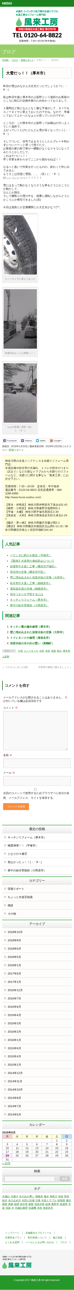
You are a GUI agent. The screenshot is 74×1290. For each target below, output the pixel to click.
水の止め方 (14, 1200)
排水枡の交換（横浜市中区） (28, 571)
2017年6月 (14, 973)
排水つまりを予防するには (26, 594)
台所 (41, 651)
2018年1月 (14, 965)
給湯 (48, 1204)
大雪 (20, 651)
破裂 (31, 1204)
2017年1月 (14, 981)
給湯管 (63, 1204)
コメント (10, 707)
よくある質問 (12, 1242)
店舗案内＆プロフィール (38, 1232)
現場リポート (16, 450)
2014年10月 (15, 1089)
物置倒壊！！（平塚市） (23, 845)
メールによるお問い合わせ (39, 1242)
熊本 (66, 1196)
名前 (7, 755)
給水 (4, 1200)
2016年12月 (15, 990)
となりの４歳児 (17, 853)
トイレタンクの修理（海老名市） (31, 637)
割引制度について (37, 1237)
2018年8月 (14, 940)
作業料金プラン (13, 1237)
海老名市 (48, 1207)
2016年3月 (14, 1023)
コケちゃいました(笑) (15, 667)
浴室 (60, 1196)
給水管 (24, 1204)
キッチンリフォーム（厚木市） (29, 599)
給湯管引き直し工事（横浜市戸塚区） (33, 566)
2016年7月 (14, 998)
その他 (12, 913)
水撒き (14, 1196)
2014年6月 (14, 1114)
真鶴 (10, 1204)
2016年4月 (14, 1015)
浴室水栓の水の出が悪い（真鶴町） (32, 643)
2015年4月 (14, 1056)
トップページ (12, 1232)
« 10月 (6, 1163)
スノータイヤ (31, 651)
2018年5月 (14, 957)
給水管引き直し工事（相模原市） (31, 583)
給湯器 (61, 1200)
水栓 (47, 651)
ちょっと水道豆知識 (20, 897)
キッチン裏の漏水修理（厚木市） (31, 626)
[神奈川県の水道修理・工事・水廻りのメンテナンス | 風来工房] (37, 26)
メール (9, 772)
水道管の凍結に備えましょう (55, 667)
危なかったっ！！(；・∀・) (25, 862)
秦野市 (55, 1204)
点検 (37, 1200)
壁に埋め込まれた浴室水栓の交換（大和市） (37, 577)
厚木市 (66, 651)
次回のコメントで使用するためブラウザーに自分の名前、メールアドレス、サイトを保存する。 (36, 795)
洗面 (53, 651)
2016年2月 (14, 1031)
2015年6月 (14, 1048)
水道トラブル (49, 1200)
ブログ (63, 1242)
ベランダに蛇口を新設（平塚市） (31, 555)
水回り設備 (28, 1200)
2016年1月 (14, 1040)
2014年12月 (15, 1073)
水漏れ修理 (21, 1207)
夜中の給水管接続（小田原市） (29, 605)
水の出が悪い (27, 1196)
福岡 (16, 1204)
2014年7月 (14, 1106)
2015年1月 (14, 1064)
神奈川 (53, 1196)
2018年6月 (14, 948)
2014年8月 (14, 1097)
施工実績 (57, 1237)
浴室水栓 (39, 1204)
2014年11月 (15, 1081)
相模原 (39, 1196)
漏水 (46, 1196)
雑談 (10, 905)
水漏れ (6, 1196)
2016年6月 (14, 1006)
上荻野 (5, 656)
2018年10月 (15, 932)
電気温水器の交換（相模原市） (29, 588)
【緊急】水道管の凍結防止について (32, 560)
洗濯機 (32, 1207)
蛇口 (59, 651)
